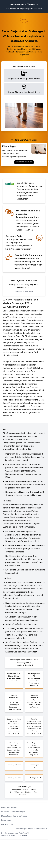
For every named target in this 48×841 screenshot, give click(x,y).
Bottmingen (16, 790)
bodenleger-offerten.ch (24, 4)
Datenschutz (7, 824)
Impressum (6, 820)
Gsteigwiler (18, 792)
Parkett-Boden (16, 569)
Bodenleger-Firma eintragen (14, 816)
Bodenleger (8, 368)
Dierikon (28, 792)
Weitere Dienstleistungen (13, 811)
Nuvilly (25, 790)
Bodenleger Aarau (14, 765)
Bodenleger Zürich (14, 778)
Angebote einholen (24, 162)
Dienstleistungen (9, 807)
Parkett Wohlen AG (14, 674)
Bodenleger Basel (34, 778)
